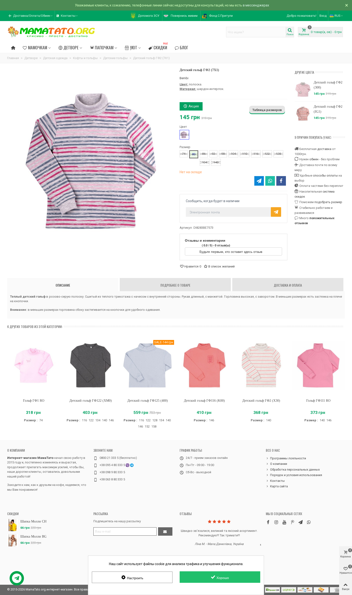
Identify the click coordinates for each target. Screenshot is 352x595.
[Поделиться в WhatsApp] (270, 181)
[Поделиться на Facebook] (281, 181)
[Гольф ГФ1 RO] (33, 365)
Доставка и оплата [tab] (288, 285)
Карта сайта (279, 486)
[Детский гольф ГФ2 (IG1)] (303, 113)
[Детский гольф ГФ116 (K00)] (204, 365)
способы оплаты (325, 175)
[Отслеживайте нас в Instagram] (276, 522)
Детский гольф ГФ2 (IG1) (328, 109)
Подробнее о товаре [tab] (175, 285)
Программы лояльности (288, 458)
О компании (16, 450)
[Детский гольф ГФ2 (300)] (303, 89)
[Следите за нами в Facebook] (268, 522)
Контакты (277, 481)
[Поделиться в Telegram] (259, 181)
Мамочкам (37, 47)
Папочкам (104, 47)
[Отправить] (165, 531)
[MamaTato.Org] (51, 32)
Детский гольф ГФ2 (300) (328, 85)
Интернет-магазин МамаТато (30, 458)
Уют (133, 47)
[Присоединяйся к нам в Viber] (309, 522)
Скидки (160, 46)
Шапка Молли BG (33, 536)
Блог (184, 47)
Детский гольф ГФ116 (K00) (204, 400)
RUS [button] (338, 15)
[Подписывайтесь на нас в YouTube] (284, 522)
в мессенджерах (256, 5)
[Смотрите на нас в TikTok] (292, 522)
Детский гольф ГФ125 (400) (147, 400)
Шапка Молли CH (33, 521)
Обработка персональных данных (295, 469)
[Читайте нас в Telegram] (300, 522)
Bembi (184, 78)
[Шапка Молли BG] (12, 540)
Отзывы (186, 513)
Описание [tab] (63, 285)
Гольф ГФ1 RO (33, 400)
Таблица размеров (267, 110)
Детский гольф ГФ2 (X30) (261, 400)
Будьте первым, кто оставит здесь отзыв (231, 251)
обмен (313, 159)
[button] (31, 16)
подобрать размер (328, 202)
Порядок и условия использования (296, 475)
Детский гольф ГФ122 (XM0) (90, 400)
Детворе (71, 47)
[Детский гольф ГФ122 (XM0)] (90, 365)
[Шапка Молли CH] (12, 525)
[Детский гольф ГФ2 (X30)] (261, 365)
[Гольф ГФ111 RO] (318, 365)
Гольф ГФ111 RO (318, 400)
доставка (324, 149)
